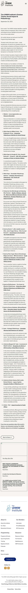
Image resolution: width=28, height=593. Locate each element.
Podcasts (3, 546)
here (14, 39)
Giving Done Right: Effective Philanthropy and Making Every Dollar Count (15, 288)
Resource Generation (9, 116)
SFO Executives (20, 528)
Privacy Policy (10, 589)
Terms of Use (18, 589)
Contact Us (9, 559)
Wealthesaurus (19, 541)
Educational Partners (6, 528)
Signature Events (5, 543)
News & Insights (5, 554)
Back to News (6, 437)
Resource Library (21, 96)
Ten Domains (18, 538)
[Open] (26, 3)
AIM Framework (19, 543)
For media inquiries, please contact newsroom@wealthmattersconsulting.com (14, 581)
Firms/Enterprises (20, 525)
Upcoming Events (5, 538)
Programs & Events (5, 536)
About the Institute (5, 523)
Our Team (3, 525)
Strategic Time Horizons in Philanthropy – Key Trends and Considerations (13, 177)
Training (3, 541)
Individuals (18, 523)
